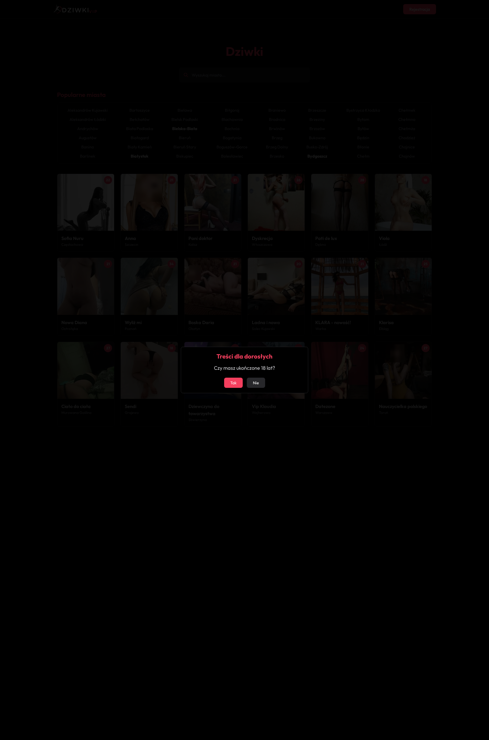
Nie (256, 382)
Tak (233, 382)
